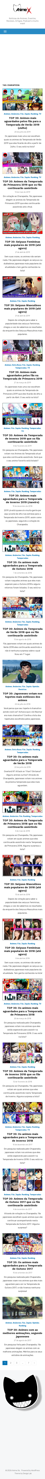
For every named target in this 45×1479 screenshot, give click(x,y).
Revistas (22, 689)
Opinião (35, 687)
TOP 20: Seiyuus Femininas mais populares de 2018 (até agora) (22, 951)
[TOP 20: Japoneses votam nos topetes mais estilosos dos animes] (22, 671)
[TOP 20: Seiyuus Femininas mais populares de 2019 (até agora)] (22, 223)
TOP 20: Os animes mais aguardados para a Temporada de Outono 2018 (22, 565)
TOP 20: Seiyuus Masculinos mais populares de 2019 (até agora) (22, 308)
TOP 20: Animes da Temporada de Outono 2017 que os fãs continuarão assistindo (22, 1202)
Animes (7, 114)
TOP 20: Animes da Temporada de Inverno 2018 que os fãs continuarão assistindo (22, 1074)
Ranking (34, 114)
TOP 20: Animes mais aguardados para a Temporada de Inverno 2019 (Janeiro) (22, 499)
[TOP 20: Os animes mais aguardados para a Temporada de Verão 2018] (22, 735)
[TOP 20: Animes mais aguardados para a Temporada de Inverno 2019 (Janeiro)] (22, 477)
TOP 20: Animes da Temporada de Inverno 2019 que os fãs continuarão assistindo (22, 438)
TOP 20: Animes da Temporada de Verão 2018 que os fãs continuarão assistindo (22, 632)
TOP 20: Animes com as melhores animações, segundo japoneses (22, 1333)
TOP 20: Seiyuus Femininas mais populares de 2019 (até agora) (22, 245)
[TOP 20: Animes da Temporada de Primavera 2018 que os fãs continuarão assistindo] (22, 802)
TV (40, 114)
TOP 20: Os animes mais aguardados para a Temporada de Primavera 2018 (22, 1011)
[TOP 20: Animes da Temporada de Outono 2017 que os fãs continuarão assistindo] (22, 1180)
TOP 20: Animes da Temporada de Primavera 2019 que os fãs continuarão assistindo (22, 185)
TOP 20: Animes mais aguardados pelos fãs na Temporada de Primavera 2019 (22, 375)
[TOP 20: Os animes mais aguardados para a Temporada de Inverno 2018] (22, 1112)
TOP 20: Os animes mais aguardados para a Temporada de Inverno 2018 (22, 1137)
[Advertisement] (22, 60)
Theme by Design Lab (23, 1473)
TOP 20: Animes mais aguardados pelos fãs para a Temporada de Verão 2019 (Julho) (22, 123)
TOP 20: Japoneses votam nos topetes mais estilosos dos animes (22, 697)
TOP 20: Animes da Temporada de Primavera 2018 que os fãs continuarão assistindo (22, 824)
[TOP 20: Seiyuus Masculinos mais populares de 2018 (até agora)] (22, 865)
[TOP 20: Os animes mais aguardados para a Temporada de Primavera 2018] (22, 989)
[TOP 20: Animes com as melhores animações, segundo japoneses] (22, 1308)
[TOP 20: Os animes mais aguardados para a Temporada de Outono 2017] (22, 1244)
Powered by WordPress (30, 1470)
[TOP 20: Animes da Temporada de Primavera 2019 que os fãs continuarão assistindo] (22, 163)
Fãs (22, 114)
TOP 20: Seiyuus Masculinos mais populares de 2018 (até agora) (22, 887)
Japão (27, 114)
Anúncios (15, 114)
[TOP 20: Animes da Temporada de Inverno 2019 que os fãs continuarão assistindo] (22, 414)
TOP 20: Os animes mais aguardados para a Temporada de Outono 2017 (22, 1265)
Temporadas (21, 368)
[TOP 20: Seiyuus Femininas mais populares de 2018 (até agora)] (22, 929)
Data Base (17, 365)
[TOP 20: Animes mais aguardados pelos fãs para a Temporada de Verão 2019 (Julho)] (22, 99)
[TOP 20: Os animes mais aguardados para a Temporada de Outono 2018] (22, 541)
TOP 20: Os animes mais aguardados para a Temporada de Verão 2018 (22, 760)
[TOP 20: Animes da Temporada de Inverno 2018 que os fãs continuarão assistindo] (22, 1052)
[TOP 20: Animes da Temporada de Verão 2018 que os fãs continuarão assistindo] (22, 607)
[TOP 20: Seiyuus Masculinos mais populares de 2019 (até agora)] (22, 287)
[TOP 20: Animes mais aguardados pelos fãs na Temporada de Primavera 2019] (22, 351)
